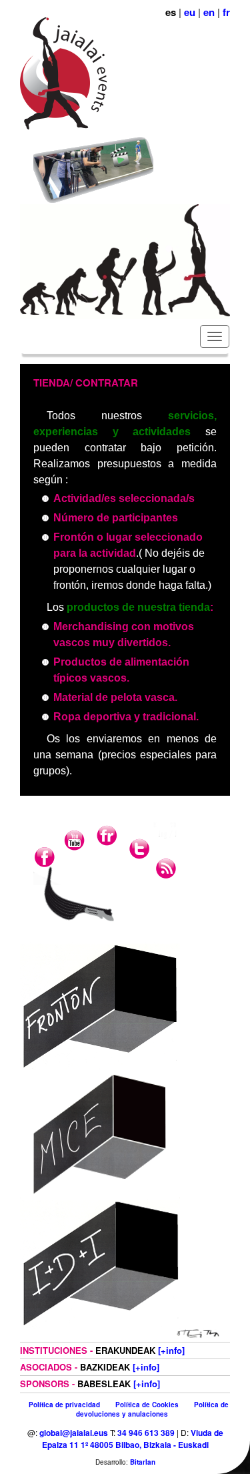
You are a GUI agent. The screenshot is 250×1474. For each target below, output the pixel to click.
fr (226, 12)
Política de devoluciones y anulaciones (152, 1409)
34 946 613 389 (146, 1433)
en (209, 12)
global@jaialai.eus (73, 1433)
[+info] (171, 1350)
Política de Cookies (147, 1404)
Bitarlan (142, 1462)
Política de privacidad (64, 1404)
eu (189, 12)
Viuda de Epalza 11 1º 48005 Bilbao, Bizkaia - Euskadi (132, 1439)
